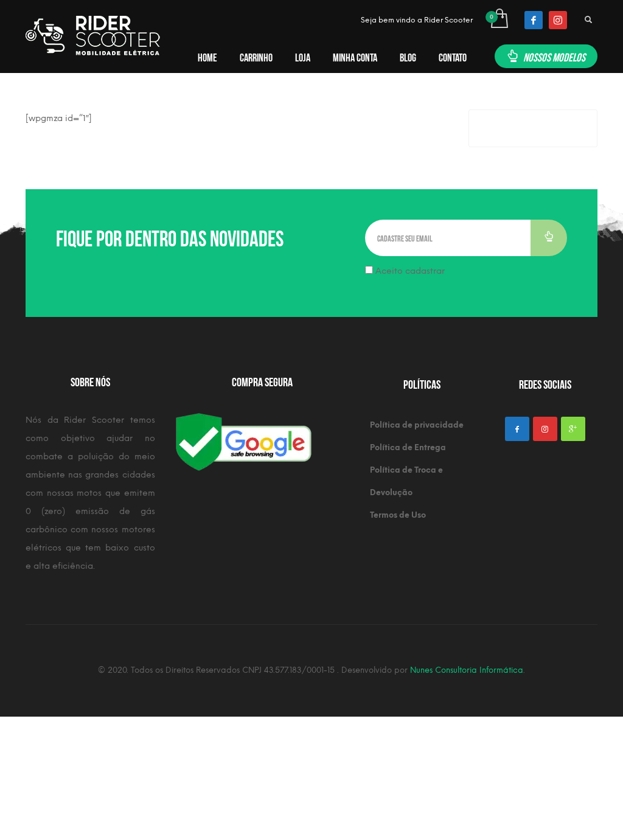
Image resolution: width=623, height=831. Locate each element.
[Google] (573, 429)
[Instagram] (558, 20)
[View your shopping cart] (498, 19)
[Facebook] (533, 20)
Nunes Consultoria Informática (466, 670)
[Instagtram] (545, 429)
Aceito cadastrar (409, 271)
